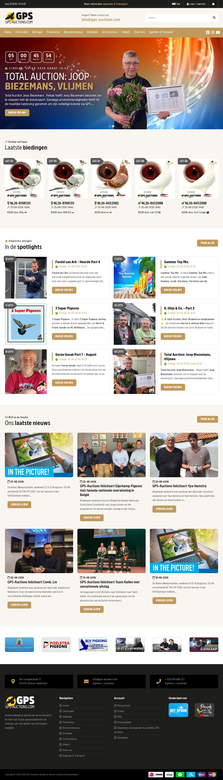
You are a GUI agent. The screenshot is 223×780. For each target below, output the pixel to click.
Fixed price (53, 32)
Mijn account (123, 705)
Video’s (126, 32)
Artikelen (92, 32)
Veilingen (37, 32)
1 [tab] (110, 126)
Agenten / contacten (103, 683)
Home (7, 32)
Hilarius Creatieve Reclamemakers (64, 774)
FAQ (119, 717)
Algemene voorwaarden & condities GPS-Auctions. (137, 730)
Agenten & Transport (161, 32)
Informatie (21, 32)
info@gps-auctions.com (100, 20)
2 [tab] (113, 126)
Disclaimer (122, 737)
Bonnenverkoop (73, 32)
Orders (120, 711)
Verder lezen (19, 504)
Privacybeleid (124, 722)
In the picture (110, 32)
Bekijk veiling (64, 290)
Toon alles (207, 243)
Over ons (139, 32)
